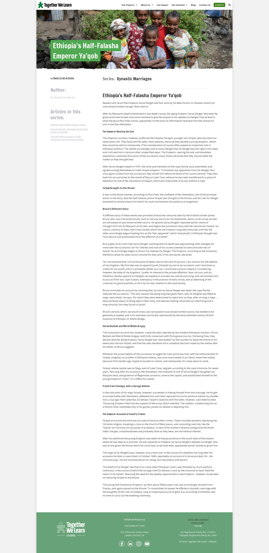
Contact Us (205, 4)
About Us (145, 4)
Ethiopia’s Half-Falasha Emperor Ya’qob (68, 124)
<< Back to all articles (62, 78)
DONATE (219, 4)
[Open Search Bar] (230, 5)
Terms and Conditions (198, 519)
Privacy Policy (198, 522)
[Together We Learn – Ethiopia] (55, 5)
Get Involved (178, 4)
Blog (193, 4)
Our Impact (162, 4)
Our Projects (127, 4)
